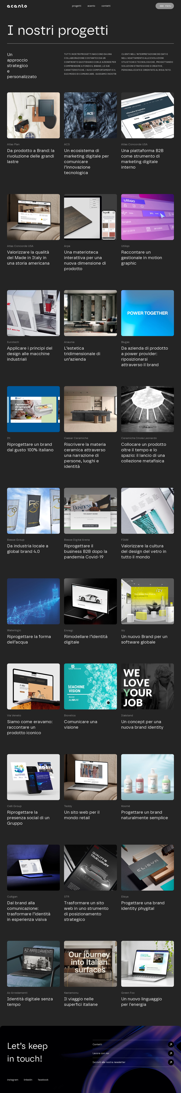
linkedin (28, 1080)
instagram (12, 1080)
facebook (43, 1080)
